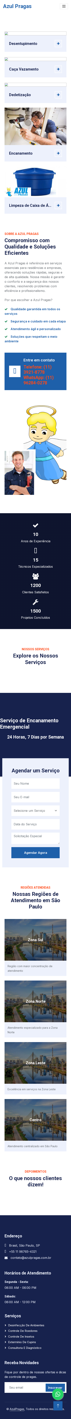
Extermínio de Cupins (22, 1342)
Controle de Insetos (21, 1336)
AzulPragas (17, 1409)
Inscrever (55, 1388)
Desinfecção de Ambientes (26, 1325)
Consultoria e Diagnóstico (24, 1348)
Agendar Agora (35, 853)
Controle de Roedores (22, 1331)
